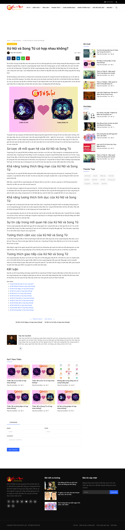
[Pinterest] (30, 501)
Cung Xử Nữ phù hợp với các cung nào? (22, 284)
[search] (116, 7)
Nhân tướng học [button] (84, 7)
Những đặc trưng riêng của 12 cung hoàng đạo (67, 382)
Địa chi (95, 176)
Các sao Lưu (111, 180)
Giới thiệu (114, 525)
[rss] (13, 506)
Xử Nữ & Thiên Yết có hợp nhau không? (22, 300)
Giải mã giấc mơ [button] (98, 7)
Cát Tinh (102, 180)
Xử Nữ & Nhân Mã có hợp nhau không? (21, 303)
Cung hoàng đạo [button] (69, 7)
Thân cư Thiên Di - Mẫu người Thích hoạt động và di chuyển (106, 72)
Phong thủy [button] (55, 7)
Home (8, 40)
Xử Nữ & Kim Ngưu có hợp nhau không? (22, 288)
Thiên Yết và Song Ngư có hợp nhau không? (17, 407)
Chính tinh (87, 176)
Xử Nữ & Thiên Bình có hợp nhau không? (22, 298)
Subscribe (114, 492)
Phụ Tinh (111, 176)
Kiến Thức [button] (36, 7)
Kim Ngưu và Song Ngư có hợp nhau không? (106, 61)
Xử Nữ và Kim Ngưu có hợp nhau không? (29, 322)
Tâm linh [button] (45, 7)
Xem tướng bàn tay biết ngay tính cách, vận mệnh (107, 134)
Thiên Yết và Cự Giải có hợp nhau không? (16, 382)
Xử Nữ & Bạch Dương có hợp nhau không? (22, 286)
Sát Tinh (87, 180)
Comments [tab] (13, 422)
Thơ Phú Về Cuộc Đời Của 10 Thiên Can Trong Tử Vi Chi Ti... (107, 51)
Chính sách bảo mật (102, 525)
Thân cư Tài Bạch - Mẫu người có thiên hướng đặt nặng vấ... (107, 82)
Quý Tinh (94, 180)
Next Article (48, 319)
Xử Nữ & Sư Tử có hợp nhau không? (20, 293)
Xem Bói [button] (109, 7)
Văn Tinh (104, 183)
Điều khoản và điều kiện (87, 525)
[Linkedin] (35, 501)
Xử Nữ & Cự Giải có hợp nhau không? (21, 291)
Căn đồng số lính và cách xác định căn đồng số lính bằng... (107, 124)
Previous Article (37, 319)
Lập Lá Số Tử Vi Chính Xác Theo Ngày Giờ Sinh (106, 145)
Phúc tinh (96, 183)
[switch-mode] (116, 2)
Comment (10, 436)
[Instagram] (17, 501)
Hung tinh (87, 183)
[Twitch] (9, 506)
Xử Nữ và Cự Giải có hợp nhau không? (57, 322)
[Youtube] (26, 501)
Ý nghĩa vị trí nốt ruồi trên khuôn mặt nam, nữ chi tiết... (68, 493)
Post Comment (13, 450)
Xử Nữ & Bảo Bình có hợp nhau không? (21, 307)
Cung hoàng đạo (16, 40)
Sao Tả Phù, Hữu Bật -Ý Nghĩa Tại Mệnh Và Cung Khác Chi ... (107, 113)
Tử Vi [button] (28, 7)
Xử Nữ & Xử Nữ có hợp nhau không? (21, 296)
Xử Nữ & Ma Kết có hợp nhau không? (21, 305)
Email (46, 428)
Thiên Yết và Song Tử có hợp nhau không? (42, 407)
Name (9, 428)
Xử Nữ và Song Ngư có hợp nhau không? (66, 407)
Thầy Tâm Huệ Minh (24, 336)
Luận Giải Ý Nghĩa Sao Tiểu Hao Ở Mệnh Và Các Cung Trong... (107, 93)
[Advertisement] (62, 25)
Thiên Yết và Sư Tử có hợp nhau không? (43, 382)
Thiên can (103, 176)
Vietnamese (109, 2)
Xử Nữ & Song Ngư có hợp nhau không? (22, 310)
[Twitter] (13, 501)
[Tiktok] (22, 501)
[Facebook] (9, 501)
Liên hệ (75, 525)
